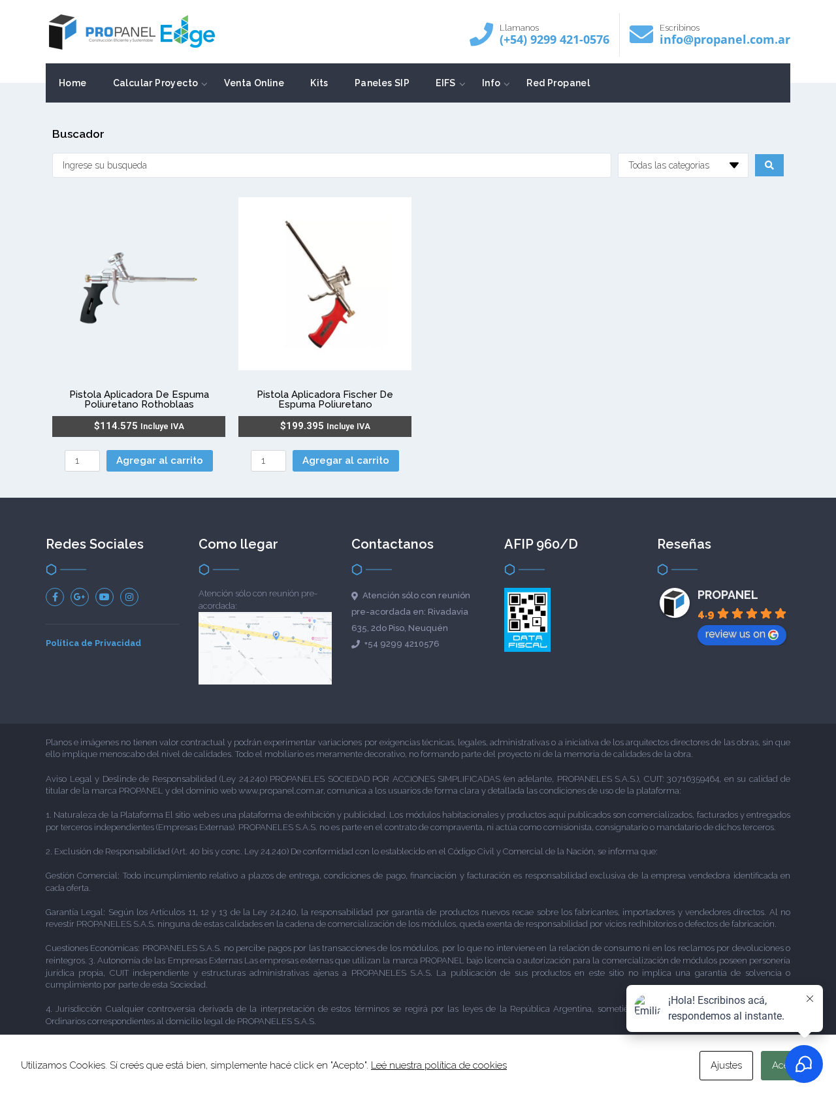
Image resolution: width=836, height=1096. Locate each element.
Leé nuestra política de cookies (439, 1065)
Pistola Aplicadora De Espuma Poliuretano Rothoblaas (139, 399)
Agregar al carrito (159, 460)
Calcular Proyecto (156, 83)
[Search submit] (769, 165)
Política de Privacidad (93, 643)
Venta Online (254, 83)
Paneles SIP (382, 83)
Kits (319, 83)
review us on (735, 634)
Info (491, 83)
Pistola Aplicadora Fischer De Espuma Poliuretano (325, 399)
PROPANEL (728, 595)
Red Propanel (558, 83)
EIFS (446, 83)
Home (73, 83)
